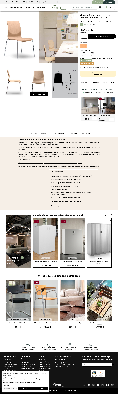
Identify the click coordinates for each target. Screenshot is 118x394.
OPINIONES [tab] (86, 134)
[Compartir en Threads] (110, 21)
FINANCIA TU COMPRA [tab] (58, 134)
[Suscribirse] (113, 364)
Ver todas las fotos (38, 94)
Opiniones (114, 82)
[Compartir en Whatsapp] (112, 21)
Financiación (95, 82)
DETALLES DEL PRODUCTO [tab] (36, 134)
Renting (105, 82)
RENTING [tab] (74, 134)
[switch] (101, 375)
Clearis (74, 390)
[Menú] (104, 371)
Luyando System (45, 319)
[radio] (83, 46)
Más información (8, 385)
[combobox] (84, 7)
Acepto (40, 388)
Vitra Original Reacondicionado (18, 319)
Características (57, 172)
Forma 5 (46, 258)
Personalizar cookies (10, 388)
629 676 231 (87, 92)
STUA (72, 319)
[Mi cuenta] (100, 7)
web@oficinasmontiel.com (105, 92)
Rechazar (25, 388)
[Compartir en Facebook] (107, 21)
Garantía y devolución (59, 206)
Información (84, 82)
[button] (109, 7)
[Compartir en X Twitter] (109, 21)
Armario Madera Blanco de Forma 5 (46, 262)
